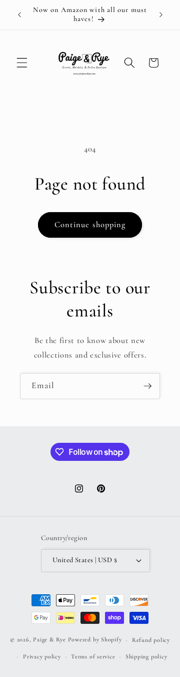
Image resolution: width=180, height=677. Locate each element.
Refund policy (151, 639)
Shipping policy (147, 656)
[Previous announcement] (19, 15)
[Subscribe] (148, 386)
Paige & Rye (49, 639)
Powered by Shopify (95, 639)
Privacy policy (42, 656)
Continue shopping (90, 225)
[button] (22, 63)
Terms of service (93, 656)
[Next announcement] (161, 15)
